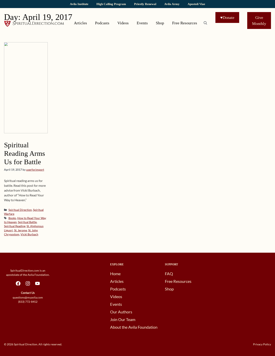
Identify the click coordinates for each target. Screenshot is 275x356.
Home (115, 273)
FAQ (169, 273)
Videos (123, 23)
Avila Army (172, 4)
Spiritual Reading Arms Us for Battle (24, 153)
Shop (160, 23)
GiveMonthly (259, 20)
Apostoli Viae (196, 4)
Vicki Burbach (29, 234)
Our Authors (121, 311)
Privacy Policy (262, 344)
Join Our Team (122, 319)
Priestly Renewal (145, 4)
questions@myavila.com (28, 297)
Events (142, 23)
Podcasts (102, 23)
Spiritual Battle (27, 222)
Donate (227, 17)
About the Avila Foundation (133, 327)
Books (12, 218)
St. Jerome (20, 230)
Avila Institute (79, 4)
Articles (80, 23)
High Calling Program (111, 4)
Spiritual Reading (14, 226)
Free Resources (184, 23)
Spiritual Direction (20, 209)
